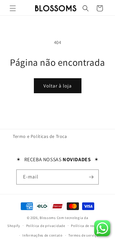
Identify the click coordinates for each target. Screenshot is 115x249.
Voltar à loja (57, 86)
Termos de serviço (83, 235)
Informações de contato (42, 235)
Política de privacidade (45, 225)
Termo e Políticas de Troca (40, 136)
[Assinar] (91, 177)
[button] (13, 8)
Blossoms (48, 217)
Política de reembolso (89, 225)
